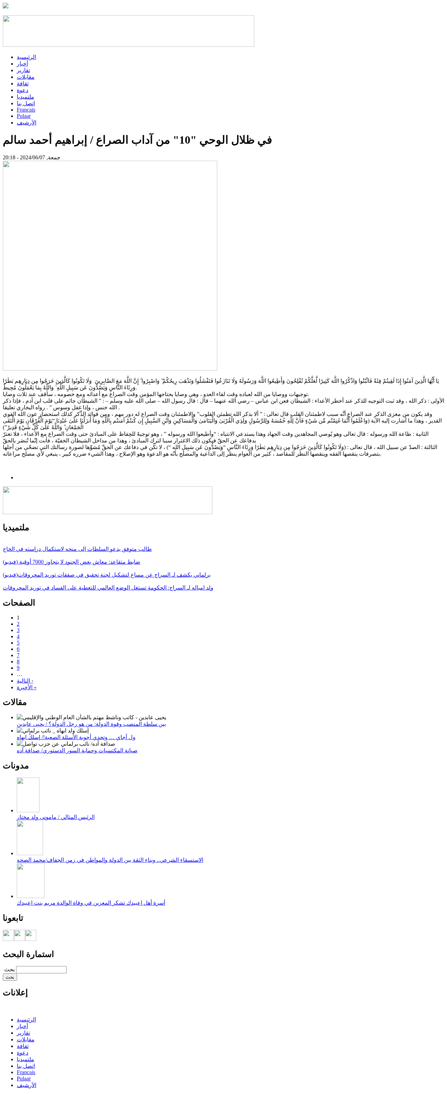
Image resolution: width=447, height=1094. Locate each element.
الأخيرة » (27, 687)
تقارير (23, 70)
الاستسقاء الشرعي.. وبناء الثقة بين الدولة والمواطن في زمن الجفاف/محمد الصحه (110, 860)
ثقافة (23, 83)
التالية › (25, 681)
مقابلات (26, 77)
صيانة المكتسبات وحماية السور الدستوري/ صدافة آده (77, 750)
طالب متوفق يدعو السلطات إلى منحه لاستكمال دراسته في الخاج (77, 549)
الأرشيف (26, 123)
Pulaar (24, 116)
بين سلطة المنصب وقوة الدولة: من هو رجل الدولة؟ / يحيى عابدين (91, 724)
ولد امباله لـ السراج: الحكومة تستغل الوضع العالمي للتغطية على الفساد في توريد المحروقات (108, 588)
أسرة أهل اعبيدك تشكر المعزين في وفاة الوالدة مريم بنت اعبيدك (91, 903)
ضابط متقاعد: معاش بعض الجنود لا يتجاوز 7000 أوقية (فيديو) (71, 562)
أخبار (22, 64)
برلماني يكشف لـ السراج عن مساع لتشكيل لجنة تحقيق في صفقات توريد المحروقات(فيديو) (107, 575)
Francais (26, 110)
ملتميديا (25, 97)
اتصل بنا (26, 103)
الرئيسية (26, 57)
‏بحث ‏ (9, 969)
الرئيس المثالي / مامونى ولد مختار (56, 817)
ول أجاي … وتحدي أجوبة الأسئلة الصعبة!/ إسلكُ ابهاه (76, 737)
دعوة (22, 90)
